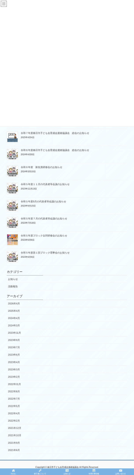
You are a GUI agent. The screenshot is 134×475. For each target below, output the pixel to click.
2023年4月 (14, 362)
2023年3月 (14, 369)
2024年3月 (14, 325)
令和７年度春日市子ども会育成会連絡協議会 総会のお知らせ (55, 133)
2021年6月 (14, 450)
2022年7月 (14, 398)
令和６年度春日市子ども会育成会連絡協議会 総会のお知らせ (55, 150)
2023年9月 (14, 340)
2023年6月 (14, 354)
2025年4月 (14, 310)
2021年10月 (14, 435)
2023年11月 (14, 332)
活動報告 (13, 286)
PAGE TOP (127, 457)
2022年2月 (14, 420)
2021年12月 (14, 428)
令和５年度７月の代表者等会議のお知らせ (44, 218)
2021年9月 (14, 442)
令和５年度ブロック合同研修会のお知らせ (44, 235)
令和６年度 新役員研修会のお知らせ (41, 167)
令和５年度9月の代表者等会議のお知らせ (43, 201)
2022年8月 (14, 391)
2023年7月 (14, 347)
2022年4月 (14, 413)
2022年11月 (14, 384)
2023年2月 (14, 376)
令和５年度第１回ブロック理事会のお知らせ (45, 252)
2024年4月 (14, 318)
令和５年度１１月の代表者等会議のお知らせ (45, 184)
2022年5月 (14, 406)
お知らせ (13, 279)
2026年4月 (14, 303)
